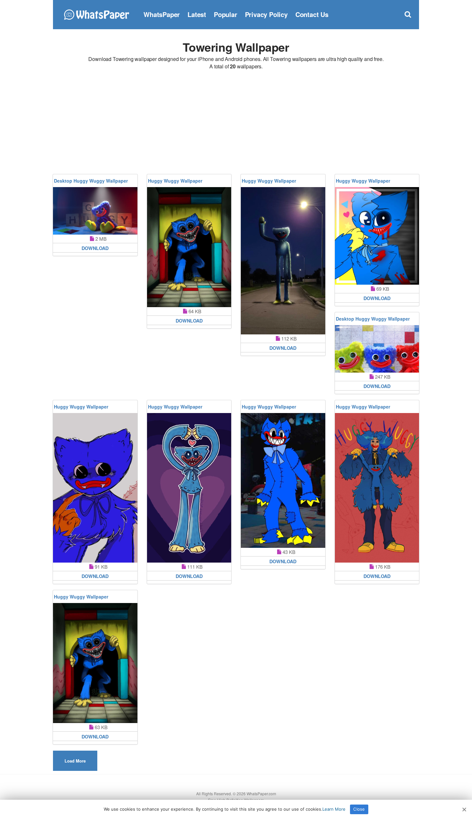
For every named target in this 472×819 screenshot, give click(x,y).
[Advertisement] (236, 123)
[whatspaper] (96, 13)
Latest (197, 14)
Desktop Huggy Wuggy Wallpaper (91, 180)
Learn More (333, 809)
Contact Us (311, 14)
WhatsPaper (162, 14)
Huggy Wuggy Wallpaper (175, 180)
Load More (75, 761)
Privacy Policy (266, 14)
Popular (225, 14)
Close (359, 809)
